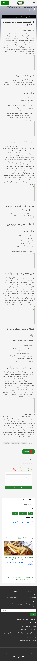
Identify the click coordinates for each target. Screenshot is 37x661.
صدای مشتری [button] (5, 3)
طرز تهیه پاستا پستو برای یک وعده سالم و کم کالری (12, 16)
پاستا (30, 513)
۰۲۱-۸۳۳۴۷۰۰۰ (25, 630)
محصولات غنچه (13, 594)
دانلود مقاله (27, 451)
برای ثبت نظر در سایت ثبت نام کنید (18, 487)
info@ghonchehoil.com (27, 641)
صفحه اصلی (34, 16)
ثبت (33, 614)
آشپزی (15, 513)
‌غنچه (11, 653)
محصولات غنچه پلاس (11, 597)
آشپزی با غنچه (26, 16)
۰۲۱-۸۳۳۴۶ (25, 626)
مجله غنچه (33, 597)
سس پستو (23, 513)
